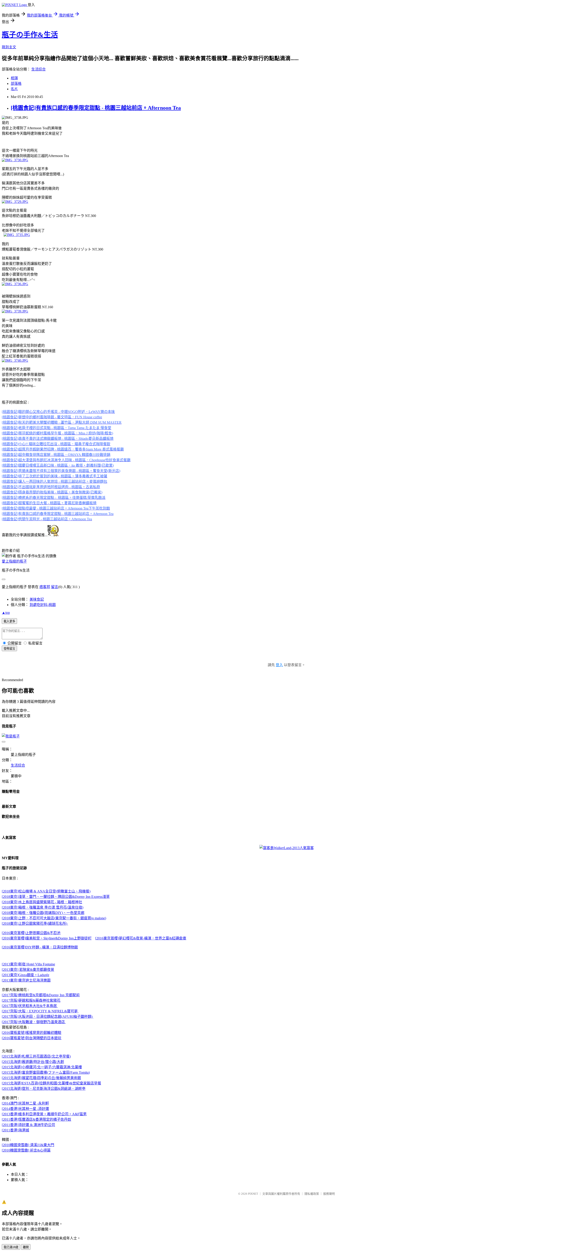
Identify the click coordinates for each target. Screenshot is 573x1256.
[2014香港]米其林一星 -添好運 (25, 1109)
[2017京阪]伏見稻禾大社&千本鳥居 (30, 1006)
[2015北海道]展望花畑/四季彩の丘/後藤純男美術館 (41, 1078)
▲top (6, 612)
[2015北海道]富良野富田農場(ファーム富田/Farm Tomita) (46, 1072)
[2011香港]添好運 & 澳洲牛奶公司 (28, 1125)
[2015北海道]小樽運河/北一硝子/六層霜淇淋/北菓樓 (42, 1067)
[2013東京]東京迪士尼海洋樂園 (26, 980)
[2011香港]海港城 (15, 1130)
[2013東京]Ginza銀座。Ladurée (25, 975)
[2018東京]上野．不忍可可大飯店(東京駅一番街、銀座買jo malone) (54, 918)
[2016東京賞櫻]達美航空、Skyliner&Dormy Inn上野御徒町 (47, 938)
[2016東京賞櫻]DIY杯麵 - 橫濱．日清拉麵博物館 (40, 947)
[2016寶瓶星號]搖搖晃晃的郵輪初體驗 (31, 1033)
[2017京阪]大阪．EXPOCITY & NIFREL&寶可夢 (40, 1011)
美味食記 (37, 599)
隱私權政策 (311, 1193)
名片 (14, 89)
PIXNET (253, 1193)
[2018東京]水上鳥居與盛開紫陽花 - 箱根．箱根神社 (42, 902)
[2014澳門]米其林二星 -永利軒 (25, 1103)
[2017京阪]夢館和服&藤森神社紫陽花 (31, 1000)
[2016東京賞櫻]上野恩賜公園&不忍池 (31, 933)
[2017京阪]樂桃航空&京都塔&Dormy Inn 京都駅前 (41, 995)
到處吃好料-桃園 (43, 605)
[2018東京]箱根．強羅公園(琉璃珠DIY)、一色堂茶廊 (43, 913)
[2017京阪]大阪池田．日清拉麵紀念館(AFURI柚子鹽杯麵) (47, 1016)
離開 (26, 1247)
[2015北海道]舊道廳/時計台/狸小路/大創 (33, 1062)
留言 (54, 587)
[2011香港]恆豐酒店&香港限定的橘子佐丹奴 (36, 1119)
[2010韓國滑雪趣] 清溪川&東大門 (28, 1145)
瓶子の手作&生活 (30, 35)
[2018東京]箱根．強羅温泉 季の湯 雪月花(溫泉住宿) (42, 907)
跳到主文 (9, 47)
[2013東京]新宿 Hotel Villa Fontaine (28, 964)
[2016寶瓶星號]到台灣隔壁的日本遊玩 (31, 1038)
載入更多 (9, 621)
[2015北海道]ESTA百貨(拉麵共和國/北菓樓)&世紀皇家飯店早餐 (51, 1083)
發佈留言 (9, 648)
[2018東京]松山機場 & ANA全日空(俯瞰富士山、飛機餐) (46, 891)
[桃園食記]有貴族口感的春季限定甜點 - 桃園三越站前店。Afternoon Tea (96, 108)
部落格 (16, 83)
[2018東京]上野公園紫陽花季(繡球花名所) (35, 923)
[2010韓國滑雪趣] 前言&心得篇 (26, 1150)
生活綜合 (38, 69)
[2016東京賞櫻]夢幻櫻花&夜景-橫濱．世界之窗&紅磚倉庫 (140, 938)
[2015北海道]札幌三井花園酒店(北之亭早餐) (36, 1056)
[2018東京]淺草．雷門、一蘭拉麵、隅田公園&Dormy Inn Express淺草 (56, 897)
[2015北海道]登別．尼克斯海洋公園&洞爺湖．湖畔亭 (44, 1088)
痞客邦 (44, 587)
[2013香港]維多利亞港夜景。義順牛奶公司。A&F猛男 (44, 1114)
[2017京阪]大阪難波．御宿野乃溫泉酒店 (34, 1022)
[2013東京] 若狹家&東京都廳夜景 (28, 969)
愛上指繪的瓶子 (14, 561)
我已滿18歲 (11, 1247)
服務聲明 (329, 1193)
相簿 (14, 78)
